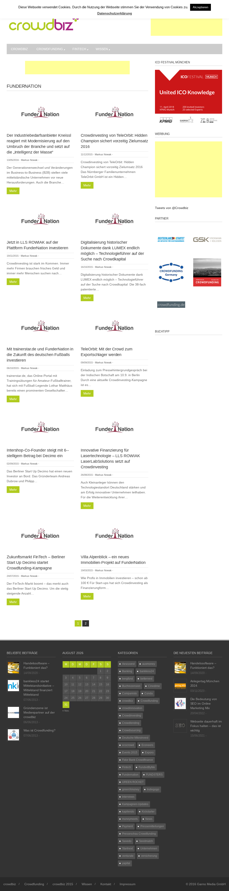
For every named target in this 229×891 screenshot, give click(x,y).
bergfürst (127, 678)
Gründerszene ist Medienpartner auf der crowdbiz (39, 712)
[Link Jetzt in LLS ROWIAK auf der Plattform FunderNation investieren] (40, 218)
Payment (127, 826)
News (148, 819)
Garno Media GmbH (211, 884)
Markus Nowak (29, 160)
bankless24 (147, 671)
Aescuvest (128, 663)
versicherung (149, 855)
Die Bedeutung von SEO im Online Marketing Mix (203, 703)
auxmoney (148, 663)
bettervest (146, 678)
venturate (128, 855)
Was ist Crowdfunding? (39, 730)
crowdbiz (19, 49)
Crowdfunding (49, 49)
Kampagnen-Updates (135, 804)
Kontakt (105, 884)
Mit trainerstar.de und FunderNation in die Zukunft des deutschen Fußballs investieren (40, 354)
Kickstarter (148, 811)
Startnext (127, 848)
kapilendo (128, 811)
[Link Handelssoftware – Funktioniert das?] (13, 667)
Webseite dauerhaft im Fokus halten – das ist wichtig (206, 726)
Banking (127, 671)
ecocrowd (128, 745)
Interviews (128, 796)
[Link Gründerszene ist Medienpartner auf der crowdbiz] (13, 712)
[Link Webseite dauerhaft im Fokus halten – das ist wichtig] (180, 725)
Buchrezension (131, 686)
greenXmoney (130, 789)
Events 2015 (129, 752)
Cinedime (154, 686)
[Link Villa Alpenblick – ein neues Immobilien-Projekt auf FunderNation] (114, 533)
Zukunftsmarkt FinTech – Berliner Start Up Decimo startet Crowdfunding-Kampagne (36, 562)
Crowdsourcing (131, 730)
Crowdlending (130, 723)
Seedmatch (146, 841)
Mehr (13, 191)
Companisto (129, 693)
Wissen (102, 49)
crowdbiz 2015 (63, 884)
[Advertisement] (186, 24)
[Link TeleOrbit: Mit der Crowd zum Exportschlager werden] (114, 325)
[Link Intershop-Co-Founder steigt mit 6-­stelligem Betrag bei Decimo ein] (40, 426)
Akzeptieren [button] (200, 7)
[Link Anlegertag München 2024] (180, 685)
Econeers (147, 745)
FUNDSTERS (154, 774)
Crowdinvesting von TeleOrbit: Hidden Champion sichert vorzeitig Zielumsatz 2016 (114, 141)
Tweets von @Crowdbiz (171, 208)
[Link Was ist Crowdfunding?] (13, 734)
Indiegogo (153, 789)
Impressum (128, 884)
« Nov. (65, 710)
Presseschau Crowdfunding (139, 833)
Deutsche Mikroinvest (135, 737)
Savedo (126, 841)
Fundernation (130, 774)
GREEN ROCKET (133, 782)
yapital (126, 863)
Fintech (79, 49)
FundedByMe (147, 767)
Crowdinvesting (131, 715)
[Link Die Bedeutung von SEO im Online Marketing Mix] (180, 703)
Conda (148, 693)
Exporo (149, 752)
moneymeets (130, 819)
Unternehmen (148, 848)
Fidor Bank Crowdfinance (137, 759)
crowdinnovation (132, 708)
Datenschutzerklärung (114, 13)
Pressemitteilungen (152, 826)
